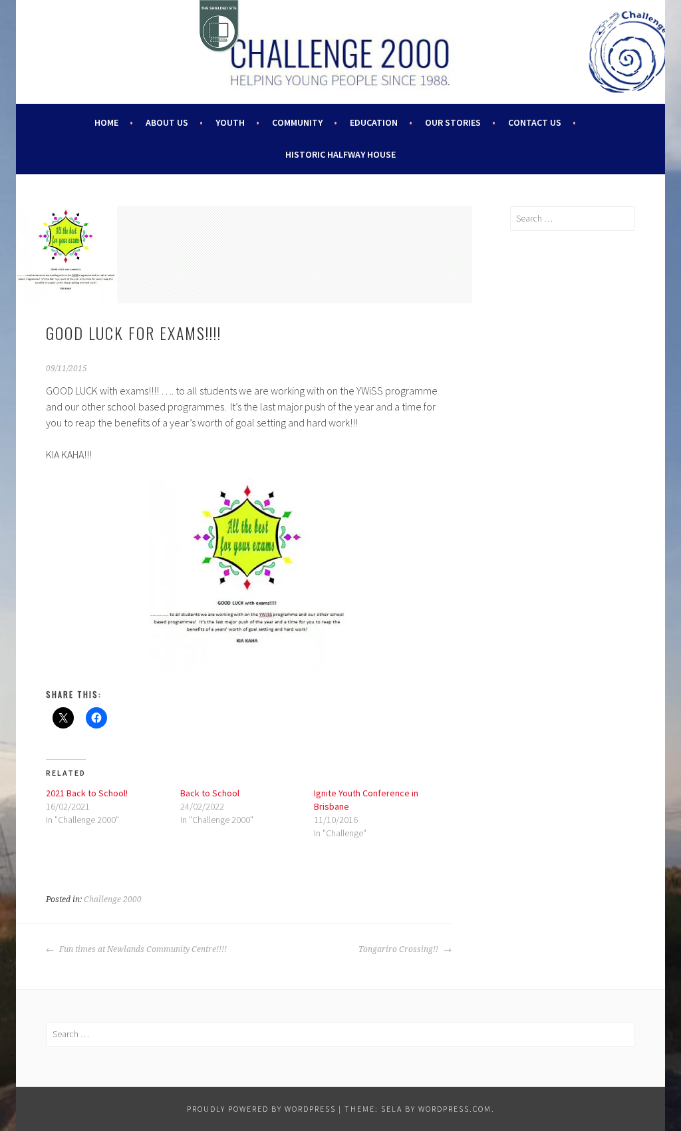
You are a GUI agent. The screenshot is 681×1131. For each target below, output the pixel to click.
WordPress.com (454, 1109)
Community (297, 122)
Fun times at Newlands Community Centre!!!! (142, 949)
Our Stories (453, 122)
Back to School (209, 793)
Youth (230, 122)
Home (106, 122)
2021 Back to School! (87, 793)
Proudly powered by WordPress (261, 1109)
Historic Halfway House (340, 154)
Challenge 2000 (113, 899)
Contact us (534, 122)
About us (167, 122)
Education (374, 122)
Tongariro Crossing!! (399, 949)
